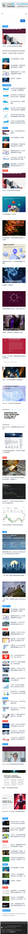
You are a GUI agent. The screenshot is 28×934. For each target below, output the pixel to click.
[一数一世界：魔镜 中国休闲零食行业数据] (14, 558)
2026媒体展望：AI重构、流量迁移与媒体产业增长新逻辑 (18, 853)
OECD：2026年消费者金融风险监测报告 (13, 764)
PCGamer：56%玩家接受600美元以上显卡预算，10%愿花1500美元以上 (18, 876)
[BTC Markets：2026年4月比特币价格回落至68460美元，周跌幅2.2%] (14, 460)
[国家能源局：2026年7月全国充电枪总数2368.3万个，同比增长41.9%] (5, 163)
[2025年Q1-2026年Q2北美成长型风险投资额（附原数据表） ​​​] (5, 108)
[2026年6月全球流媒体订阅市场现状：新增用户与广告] (5, 857)
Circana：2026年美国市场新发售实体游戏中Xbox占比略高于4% (18, 836)
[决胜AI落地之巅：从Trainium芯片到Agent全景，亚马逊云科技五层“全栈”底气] (14, 535)
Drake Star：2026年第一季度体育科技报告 (13, 811)
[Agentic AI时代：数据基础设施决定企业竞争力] (14, 410)
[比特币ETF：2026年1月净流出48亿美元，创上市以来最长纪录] (14, 484)
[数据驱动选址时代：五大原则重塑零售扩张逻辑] (5, 72)
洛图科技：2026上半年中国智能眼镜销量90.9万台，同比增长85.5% (18, 647)
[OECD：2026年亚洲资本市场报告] (14, 29)
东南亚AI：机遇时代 (16, 78)
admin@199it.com (5, 931)
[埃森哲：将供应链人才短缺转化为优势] (14, 315)
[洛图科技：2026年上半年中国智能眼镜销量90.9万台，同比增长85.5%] (5, 632)
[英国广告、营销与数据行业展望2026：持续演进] (5, 714)
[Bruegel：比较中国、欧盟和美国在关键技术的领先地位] (14, 339)
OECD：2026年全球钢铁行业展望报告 (12, 379)
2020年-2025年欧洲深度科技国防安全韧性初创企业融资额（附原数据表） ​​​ (18, 123)
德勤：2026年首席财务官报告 (10, 788)
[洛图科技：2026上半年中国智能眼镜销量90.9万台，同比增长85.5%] (5, 645)
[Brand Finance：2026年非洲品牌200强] (5, 701)
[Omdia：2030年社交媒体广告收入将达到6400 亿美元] (5, 684)
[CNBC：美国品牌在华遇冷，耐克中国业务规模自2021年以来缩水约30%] (5, 903)
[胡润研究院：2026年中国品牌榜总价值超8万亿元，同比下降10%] (5, 890)
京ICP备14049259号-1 (17, 926)
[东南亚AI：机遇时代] (5, 78)
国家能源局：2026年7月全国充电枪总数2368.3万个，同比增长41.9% (18, 165)
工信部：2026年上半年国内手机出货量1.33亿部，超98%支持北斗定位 (18, 726)
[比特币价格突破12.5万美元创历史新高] (14, 508)
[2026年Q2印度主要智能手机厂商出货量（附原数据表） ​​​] (5, 88)
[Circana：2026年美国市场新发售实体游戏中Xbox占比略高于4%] (5, 834)
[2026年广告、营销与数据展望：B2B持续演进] (5, 661)
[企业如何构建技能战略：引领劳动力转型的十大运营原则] (14, 433)
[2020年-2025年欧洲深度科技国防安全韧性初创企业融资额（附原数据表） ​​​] (5, 121)
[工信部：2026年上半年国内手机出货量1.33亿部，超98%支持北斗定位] (5, 724)
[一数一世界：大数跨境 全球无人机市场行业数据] (14, 582)
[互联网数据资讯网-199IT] (14, 5)
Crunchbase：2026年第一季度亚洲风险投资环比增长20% (18, 159)
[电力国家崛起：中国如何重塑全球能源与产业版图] (5, 65)
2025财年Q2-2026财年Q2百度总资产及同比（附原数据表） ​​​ (18, 96)
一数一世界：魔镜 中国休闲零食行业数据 (13, 575)
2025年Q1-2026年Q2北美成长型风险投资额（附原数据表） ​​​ (18, 109)
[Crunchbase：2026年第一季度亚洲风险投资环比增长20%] (5, 157)
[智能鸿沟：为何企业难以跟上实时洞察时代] (5, 678)
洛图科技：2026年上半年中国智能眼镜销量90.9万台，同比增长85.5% (18, 634)
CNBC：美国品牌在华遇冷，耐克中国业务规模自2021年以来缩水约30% (18, 905)
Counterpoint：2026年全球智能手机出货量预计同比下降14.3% (18, 732)
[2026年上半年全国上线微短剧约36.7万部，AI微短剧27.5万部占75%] (5, 828)
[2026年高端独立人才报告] (5, 58)
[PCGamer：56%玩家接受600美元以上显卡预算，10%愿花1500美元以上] (5, 874)
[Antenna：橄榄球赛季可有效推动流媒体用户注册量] (5, 844)
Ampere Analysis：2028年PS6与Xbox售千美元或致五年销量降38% (18, 823)
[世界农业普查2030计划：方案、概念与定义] (14, 292)
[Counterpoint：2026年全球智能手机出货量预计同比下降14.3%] (5, 730)
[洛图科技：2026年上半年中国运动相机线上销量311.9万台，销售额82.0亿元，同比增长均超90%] (5, 668)
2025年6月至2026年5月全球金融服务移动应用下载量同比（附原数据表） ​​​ (18, 116)
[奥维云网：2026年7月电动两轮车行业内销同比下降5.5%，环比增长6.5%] (5, 638)
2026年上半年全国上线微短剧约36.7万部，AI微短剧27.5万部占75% (18, 830)
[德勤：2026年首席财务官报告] (14, 771)
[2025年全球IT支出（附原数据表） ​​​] (5, 101)
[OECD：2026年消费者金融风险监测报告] (14, 747)
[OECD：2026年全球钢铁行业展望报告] (14, 362)
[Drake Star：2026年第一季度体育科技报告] (14, 794)
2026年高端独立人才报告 (17, 59)
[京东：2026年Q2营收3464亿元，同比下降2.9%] (5, 655)
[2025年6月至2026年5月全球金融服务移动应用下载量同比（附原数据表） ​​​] (5, 114)
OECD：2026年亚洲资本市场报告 (12, 46)
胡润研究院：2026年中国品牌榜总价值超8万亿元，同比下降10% (18, 892)
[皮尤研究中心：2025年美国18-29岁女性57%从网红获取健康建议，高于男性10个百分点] (5, 691)
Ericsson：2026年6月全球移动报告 (11, 403)
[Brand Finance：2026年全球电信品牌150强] (5, 707)
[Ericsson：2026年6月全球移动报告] (14, 386)
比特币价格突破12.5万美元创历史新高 (12, 525)
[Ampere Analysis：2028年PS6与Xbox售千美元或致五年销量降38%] (5, 821)
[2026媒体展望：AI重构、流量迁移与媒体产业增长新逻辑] (5, 851)
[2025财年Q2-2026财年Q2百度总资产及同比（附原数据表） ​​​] (5, 95)
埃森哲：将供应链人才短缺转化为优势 (12, 332)
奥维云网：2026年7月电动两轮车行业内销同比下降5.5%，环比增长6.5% (18, 640)
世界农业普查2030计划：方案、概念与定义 (13, 308)
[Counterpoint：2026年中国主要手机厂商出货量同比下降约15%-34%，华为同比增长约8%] (5, 737)
